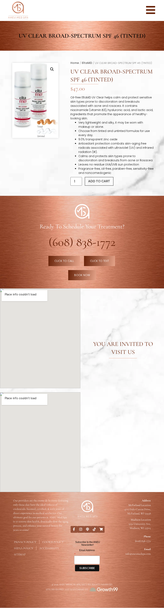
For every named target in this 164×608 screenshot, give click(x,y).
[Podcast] (87, 529)
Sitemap (20, 554)
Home (74, 63)
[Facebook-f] (74, 529)
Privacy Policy (25, 542)
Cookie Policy (53, 542)
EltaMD (87, 63)
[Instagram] (80, 529)
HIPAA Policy (23, 548)
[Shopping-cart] (101, 529)
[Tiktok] (94, 529)
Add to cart (99, 181)
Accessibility (49, 548)
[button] (52, 69)
